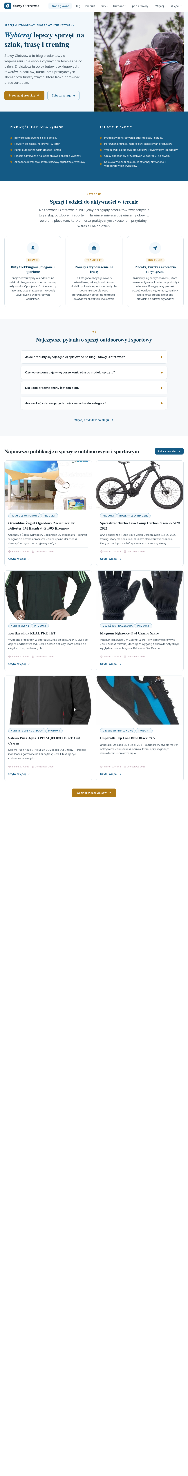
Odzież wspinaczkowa (117, 625)
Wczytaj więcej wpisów (92, 792)
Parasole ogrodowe (25, 515)
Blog (77, 6)
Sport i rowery (139, 6)
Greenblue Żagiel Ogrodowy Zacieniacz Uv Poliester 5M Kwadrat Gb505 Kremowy (41, 525)
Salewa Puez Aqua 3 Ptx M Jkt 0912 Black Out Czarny (44, 740)
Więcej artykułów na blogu (91, 420)
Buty (103, 6)
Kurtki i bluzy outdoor (27, 730)
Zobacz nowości (167, 451)
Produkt (90, 6)
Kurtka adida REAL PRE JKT (32, 633)
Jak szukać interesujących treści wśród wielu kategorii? (65, 403)
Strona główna (60, 6)
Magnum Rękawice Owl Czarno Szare (129, 633)
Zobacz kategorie (63, 95)
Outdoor (118, 6)
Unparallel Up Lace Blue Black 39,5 (127, 738)
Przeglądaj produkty (22, 95)
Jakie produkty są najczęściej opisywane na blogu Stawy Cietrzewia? (75, 357)
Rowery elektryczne (133, 515)
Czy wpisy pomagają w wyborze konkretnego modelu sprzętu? (70, 372)
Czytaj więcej (17, 558)
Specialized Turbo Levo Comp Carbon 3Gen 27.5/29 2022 (140, 525)
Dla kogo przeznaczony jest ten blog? (52, 388)
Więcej (159, 6)
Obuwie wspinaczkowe (117, 730)
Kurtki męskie (20, 625)
